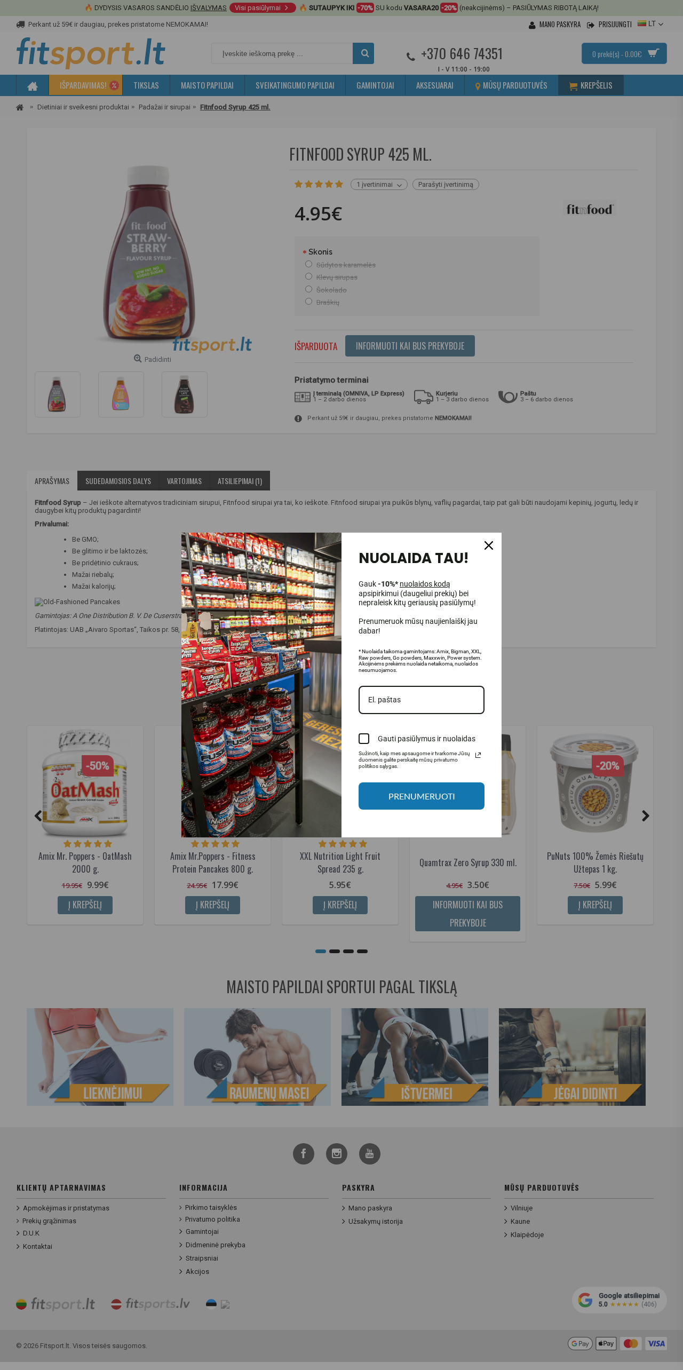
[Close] (489, 545)
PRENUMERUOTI (421, 796)
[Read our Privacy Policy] (478, 755)
